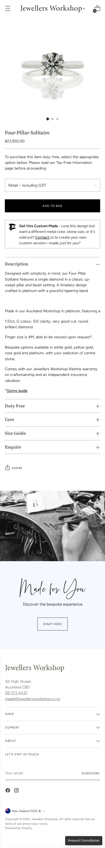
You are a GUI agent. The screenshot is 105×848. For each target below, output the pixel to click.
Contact (42, 237)
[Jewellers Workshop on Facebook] (8, 791)
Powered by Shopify (18, 828)
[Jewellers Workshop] (52, 8)
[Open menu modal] (7, 8)
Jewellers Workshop (44, 819)
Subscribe (91, 773)
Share (17, 468)
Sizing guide (17, 390)
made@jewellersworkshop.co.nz (32, 698)
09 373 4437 (16, 692)
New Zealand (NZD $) (26, 811)
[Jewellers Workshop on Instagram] (17, 791)
